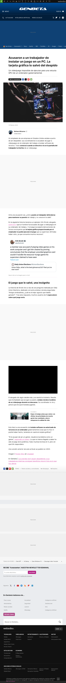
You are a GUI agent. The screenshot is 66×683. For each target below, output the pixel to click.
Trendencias (7, 653)
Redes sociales (8, 606)
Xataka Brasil (7, 671)
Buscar (59, 621)
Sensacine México (32, 668)
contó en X (12, 225)
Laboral (26, 606)
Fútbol (60, 46)
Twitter (53, 18)
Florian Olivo (19, 454)
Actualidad (27, 600)
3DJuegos (18, 637)
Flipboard (57, 18)
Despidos (54, 468)
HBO (36, 46)
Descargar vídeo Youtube (51, 561)
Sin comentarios (15, 79)
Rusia (25, 46)
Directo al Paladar (44, 637)
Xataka (5, 637)
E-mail (31, 79)
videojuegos (45, 468)
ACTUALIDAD (9, 17)
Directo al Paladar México (44, 669)
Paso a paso (7, 600)
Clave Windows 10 (37, 561)
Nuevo (58, 11)
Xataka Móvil (7, 639)
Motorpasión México (54, 669)
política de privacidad (26, 576)
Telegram (63, 18)
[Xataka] (1, 1)
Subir (57, 629)
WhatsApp (27, 610)
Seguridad (27, 603)
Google (54, 46)
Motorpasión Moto (56, 639)
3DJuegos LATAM (20, 668)
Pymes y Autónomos (19, 656)
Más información (10, 681)
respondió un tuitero (22, 439)
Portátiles (42, 46)
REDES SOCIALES (37, 17)
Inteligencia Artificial (50, 610)
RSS (25, 585)
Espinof (30, 639)
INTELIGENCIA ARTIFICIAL (22, 17)
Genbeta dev (48, 603)
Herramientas (7, 603)
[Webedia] (8, 628)
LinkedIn (32, 585)
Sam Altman (8, 46)
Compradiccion (8, 658)
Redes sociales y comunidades (30, 468)
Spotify (31, 46)
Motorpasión (54, 637)
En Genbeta (33, 412)
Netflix (6, 610)
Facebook (60, 18)
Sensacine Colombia (33, 671)
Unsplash (30, 454)
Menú (7, 11)
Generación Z (17, 46)
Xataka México (8, 668)
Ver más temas (9, 614)
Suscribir (32, 572)
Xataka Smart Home (9, 644)
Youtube (17, 585)
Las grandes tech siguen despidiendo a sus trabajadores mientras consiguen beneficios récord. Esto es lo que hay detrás (33, 461)
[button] (20, 131)
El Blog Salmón (20, 653)
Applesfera (7, 641)
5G (49, 46)
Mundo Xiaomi (7, 646)
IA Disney (26, 561)
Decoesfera (7, 655)
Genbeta (33, 8)
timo (46, 606)
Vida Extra (18, 639)
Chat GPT (18, 561)
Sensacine (30, 637)
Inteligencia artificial (50, 600)
